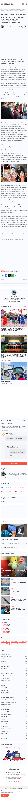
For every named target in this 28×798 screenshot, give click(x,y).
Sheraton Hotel (14, 721)
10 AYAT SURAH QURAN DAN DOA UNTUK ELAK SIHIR (18, 599)
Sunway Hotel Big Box (14, 728)
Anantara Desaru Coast (14, 671)
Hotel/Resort (23, 641)
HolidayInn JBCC (14, 678)
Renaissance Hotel (14, 654)
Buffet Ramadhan (6, 641)
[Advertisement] (14, 45)
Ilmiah (3, 643)
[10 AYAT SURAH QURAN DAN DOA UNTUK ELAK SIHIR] (5, 600)
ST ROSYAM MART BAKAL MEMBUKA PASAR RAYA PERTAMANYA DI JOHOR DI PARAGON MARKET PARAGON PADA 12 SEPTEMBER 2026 (13, 356)
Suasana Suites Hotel (14, 695)
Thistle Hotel (14, 668)
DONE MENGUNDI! (6, 381)
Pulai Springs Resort (14, 663)
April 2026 (4, 629)
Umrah (18, 643)
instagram (8, 491)
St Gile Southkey (14, 692)
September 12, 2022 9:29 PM (11, 434)
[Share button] (15, 275)
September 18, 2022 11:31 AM (15, 447)
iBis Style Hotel (14, 738)
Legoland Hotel (14, 726)
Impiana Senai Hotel (14, 680)
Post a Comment (14, 463)
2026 (3, 622)
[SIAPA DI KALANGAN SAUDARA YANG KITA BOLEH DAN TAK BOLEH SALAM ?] (5, 582)
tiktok (22, 487)
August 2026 (5, 624)
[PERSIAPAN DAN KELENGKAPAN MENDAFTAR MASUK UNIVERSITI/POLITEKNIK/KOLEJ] (5, 609)
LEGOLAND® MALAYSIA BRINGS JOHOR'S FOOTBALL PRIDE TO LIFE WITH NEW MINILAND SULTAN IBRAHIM (13, 329)
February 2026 (6, 632)
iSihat (23, 643)
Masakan (13, 643)
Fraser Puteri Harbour (14, 704)
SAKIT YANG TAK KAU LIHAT (9, 540)
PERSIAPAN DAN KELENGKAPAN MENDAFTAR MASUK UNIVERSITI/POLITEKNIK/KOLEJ (19, 609)
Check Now (10, 792)
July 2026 (4, 625)
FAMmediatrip (14, 641)
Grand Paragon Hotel (14, 675)
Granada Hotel (14, 716)
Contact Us (13, 788)
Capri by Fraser (14, 690)
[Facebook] (6, 275)
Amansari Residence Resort (14, 699)
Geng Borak (8, 433)
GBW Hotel (14, 661)
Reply (7, 441)
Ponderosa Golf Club (14, 683)
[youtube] (14, 781)
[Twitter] (9, 275)
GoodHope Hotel (14, 731)
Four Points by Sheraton (14, 714)
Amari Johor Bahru (14, 666)
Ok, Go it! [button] (5, 795)
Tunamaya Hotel (14, 723)
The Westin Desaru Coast (14, 673)
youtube (22, 491)
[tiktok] (19, 781)
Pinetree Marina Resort (14, 736)
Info (12, 271)
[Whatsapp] (12, 275)
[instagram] (16, 781)
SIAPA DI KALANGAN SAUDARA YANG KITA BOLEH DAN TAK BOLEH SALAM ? (19, 581)
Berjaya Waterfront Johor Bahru (14, 702)
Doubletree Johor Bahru (14, 656)
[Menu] (2, 4)
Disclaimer (20, 788)
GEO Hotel (14, 707)
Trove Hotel (14, 685)
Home (2, 9)
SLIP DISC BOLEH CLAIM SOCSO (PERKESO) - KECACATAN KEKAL (17, 591)
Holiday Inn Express (14, 709)
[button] (23, 4)
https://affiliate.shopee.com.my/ (15, 234)
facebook (8, 487)
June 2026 (5, 627)
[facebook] (9, 781)
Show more (23, 306)
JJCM (7, 643)
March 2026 (5, 631)
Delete (11, 441)
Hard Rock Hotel (14, 659)
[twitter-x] (12, 781)
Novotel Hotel (14, 733)
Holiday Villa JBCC (14, 711)
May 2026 (4, 628)
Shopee (6, 9)
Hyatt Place (14, 719)
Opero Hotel (14, 687)
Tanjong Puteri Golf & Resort (14, 697)
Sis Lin (13, 296)
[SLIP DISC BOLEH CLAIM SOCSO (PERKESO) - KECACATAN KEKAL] (5, 591)
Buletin (7, 271)
